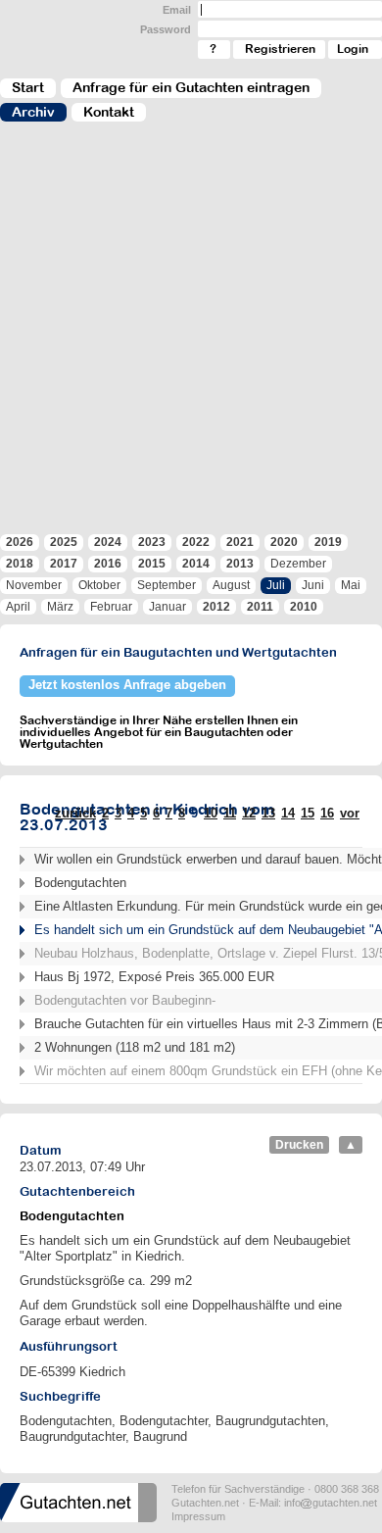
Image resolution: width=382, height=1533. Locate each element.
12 (249, 813)
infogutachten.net (330, 1502)
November (34, 585)
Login (352, 49)
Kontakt (108, 112)
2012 (216, 607)
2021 (240, 542)
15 (307, 813)
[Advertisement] (191, 337)
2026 (19, 542)
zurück (75, 813)
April (18, 607)
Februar (111, 607)
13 (268, 813)
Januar (167, 607)
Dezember (298, 563)
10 (210, 813)
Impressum (198, 1516)
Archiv (33, 112)
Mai (350, 585)
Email (177, 10)
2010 (303, 607)
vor (349, 813)
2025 (63, 542)
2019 (328, 542)
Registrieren (280, 49)
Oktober (99, 585)
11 (229, 813)
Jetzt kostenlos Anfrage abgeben (127, 684)
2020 (284, 542)
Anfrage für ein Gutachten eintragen (191, 87)
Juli (275, 585)
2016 (107, 563)
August (231, 585)
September (166, 585)
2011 (260, 607)
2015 (152, 563)
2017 (63, 563)
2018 (19, 563)
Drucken (299, 1145)
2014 (196, 563)
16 (327, 813)
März (60, 607)
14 (288, 813)
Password (165, 29)
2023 (152, 542)
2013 (240, 563)
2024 (107, 542)
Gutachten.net (205, 1502)
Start (28, 87)
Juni (313, 585)
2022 (196, 542)
